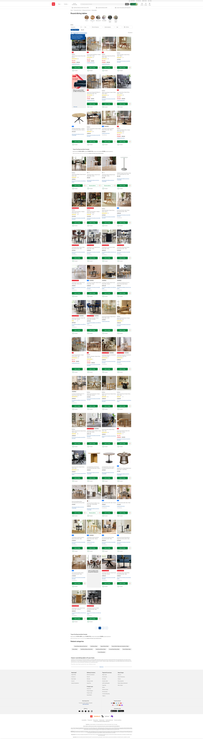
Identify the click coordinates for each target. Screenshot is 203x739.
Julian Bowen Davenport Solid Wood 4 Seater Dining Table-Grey (124, 355)
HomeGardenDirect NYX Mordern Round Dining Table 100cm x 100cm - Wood (93, 467)
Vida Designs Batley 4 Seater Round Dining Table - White (93, 175)
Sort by (72, 24)
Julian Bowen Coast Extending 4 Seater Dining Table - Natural (93, 538)
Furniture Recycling (106, 693)
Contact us (73, 676)
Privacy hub (90, 720)
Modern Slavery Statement (123, 683)
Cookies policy (101, 720)
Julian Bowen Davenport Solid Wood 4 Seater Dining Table (109, 355)
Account (72, 680)
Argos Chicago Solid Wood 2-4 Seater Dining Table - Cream (94, 55)
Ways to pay (104, 674)
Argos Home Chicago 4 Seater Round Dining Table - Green (109, 317)
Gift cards (104, 678)
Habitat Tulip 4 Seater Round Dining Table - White (108, 56)
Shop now (75, 106)
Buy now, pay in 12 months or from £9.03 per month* (93, 253)
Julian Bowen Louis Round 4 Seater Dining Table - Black (108, 248)
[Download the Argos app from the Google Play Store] (121, 711)
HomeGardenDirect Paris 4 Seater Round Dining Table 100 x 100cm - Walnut (108, 467)
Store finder (73, 678)
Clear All (82, 29)
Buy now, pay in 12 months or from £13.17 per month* (123, 439)
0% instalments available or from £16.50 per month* (109, 288)
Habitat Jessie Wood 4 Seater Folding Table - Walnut (109, 93)
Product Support (90, 690)
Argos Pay (104, 685)
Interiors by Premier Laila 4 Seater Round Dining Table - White (123, 211)
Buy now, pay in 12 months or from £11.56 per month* (108, 99)
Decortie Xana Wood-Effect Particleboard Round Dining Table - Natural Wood (78, 502)
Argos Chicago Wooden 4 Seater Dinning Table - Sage (78, 355)
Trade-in (103, 695)
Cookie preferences (109, 720)
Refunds (88, 678)
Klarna (103, 687)
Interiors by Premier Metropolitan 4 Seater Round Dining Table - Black (123, 538)
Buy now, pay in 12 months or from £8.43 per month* (123, 62)
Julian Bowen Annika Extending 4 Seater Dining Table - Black (78, 538)
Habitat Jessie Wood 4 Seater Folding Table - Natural (94, 129)
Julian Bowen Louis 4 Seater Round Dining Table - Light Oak (78, 608)
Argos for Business (121, 676)
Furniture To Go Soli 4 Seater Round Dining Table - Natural (108, 283)
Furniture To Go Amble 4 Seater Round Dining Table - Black (94, 283)
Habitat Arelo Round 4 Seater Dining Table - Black (123, 394)
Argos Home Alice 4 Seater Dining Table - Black (78, 467)
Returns (88, 676)
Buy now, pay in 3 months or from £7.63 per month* (124, 578)
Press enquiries (121, 680)
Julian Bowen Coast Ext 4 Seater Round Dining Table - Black (93, 608)
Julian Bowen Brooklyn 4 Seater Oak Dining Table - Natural (78, 318)
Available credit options (91, 62)
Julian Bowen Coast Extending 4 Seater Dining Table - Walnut (108, 129)
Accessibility (84, 720)
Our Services (104, 676)
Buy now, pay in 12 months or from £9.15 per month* (124, 401)
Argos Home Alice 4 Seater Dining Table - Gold (108, 430)
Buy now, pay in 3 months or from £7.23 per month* (109, 436)
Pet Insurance (104, 691)
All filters (127, 27)
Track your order (90, 680)
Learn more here (86, 704)
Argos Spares (89, 694)
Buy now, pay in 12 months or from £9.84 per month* (123, 253)
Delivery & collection (90, 674)
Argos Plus (89, 683)
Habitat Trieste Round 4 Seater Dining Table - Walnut (79, 431)
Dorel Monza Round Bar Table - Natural (109, 502)
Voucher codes (105, 680)
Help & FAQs (73, 674)
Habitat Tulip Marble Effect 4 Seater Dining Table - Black (123, 130)
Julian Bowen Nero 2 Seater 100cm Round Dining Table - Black (78, 248)
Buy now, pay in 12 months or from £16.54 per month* (93, 365)
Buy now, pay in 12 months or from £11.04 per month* (123, 543)
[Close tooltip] (84, 35)
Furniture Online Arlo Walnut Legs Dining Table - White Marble (93, 503)
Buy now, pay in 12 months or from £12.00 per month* (108, 362)
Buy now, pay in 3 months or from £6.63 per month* (79, 181)
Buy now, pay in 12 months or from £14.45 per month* (123, 325)
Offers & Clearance (95, 27)
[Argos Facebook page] (82, 711)
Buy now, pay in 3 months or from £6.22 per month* (94, 613)
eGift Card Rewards (105, 683)
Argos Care (89, 688)
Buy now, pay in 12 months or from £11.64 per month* (123, 215)
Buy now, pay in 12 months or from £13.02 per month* (93, 436)
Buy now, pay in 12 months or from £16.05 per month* (78, 543)
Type (117, 27)
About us (119, 674)
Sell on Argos (120, 685)
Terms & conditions (117, 720)
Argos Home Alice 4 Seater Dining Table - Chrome (123, 93)
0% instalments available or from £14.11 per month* (124, 288)
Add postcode (75, 32)
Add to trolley (77, 67)
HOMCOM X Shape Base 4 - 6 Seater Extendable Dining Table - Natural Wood (78, 129)
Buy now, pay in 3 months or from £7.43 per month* (79, 288)
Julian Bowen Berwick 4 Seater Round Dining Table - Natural (109, 573)
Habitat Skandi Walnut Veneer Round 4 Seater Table (79, 175)
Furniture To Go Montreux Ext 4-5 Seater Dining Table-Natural (123, 283)
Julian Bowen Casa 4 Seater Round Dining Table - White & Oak (78, 283)
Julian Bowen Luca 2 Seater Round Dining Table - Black (93, 248)
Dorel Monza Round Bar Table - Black (123, 502)
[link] (87, 172)
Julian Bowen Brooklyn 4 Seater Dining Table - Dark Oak (93, 318)
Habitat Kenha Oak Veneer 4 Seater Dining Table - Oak (123, 318)
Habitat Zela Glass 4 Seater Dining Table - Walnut (123, 55)
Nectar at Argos (105, 689)
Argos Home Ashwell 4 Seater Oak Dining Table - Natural (123, 431)
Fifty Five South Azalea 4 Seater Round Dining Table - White (78, 573)
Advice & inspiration (75, 683)
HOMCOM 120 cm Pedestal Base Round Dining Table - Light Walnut (124, 469)
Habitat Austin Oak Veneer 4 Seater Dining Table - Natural (93, 394)
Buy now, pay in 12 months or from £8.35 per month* (93, 288)
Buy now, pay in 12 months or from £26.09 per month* (108, 543)
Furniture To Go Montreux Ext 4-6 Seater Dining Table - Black (78, 394)
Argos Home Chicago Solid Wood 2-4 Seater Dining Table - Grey (93, 93)
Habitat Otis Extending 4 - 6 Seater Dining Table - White (93, 212)
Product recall (89, 692)
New (85, 27)
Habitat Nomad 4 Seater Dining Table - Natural (79, 56)
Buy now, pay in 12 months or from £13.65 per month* (78, 219)
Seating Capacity (108, 27)
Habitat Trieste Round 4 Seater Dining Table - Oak (109, 394)
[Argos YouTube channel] (79, 711)
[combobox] (102, 4)
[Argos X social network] (85, 711)
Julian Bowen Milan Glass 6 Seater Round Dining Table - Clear (123, 248)
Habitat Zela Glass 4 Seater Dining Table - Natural (108, 211)
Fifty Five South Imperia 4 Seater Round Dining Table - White (108, 538)
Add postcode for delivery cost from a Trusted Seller (78, 135)
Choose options (92, 185)
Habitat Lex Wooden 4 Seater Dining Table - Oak (93, 357)
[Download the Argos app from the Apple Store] (114, 711)
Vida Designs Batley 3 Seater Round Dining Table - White (108, 175)
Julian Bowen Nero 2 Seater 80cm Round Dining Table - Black (123, 573)
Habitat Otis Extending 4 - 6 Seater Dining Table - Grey (78, 212)
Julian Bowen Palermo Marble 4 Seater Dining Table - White (94, 431)
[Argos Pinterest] (88, 711)
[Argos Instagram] (91, 711)
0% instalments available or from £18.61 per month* (79, 325)
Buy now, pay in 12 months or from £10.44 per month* (108, 401)
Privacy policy (95, 720)
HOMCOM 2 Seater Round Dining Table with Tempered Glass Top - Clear (124, 174)
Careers (119, 678)
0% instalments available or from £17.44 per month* (109, 253)
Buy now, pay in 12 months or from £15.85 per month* (108, 578)
